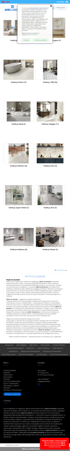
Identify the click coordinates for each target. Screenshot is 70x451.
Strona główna (9, 371)
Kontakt (6, 379)
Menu (8, 2)
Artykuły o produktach (12, 390)
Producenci (8, 375)
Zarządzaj (26, 40)
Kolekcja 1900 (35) (50, 82)
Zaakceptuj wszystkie (40, 40)
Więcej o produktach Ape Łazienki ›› (35, 449)
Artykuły (6, 388)
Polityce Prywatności (32, 35)
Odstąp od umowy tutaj (12, 394)
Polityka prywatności (12, 381)
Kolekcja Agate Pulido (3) (19, 208)
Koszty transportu (11, 384)
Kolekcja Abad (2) (19, 124)
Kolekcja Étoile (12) (18, 82)
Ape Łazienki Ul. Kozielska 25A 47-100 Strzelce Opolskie (46, 373)
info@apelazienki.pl (44, 381)
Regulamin (7, 377)
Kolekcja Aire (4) (50, 208)
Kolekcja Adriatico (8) (18, 166)
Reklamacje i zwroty (11, 386)
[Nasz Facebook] (39, 384)
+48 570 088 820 (43, 379)
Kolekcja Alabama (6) (18, 249)
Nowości (6, 373)
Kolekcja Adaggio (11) (50, 124)
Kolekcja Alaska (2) (50, 249)
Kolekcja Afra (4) (50, 166)
